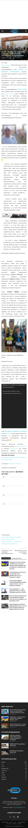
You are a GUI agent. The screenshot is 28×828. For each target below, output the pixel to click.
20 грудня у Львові (11, 431)
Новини (14, 49)
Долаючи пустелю (8, 49)
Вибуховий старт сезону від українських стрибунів (21, 552)
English (19, 823)
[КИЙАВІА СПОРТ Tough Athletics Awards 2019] (5, 745)
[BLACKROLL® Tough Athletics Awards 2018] (5, 752)
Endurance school (6, 539)
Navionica (12, 537)
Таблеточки (14, 448)
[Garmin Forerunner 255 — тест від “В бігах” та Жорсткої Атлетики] (5, 725)
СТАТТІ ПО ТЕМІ (6, 558)
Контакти (9, 823)
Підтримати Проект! (14, 463)
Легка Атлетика (5, 822)
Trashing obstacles (21, 822)
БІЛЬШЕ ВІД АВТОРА (16, 558)
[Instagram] (14, 817)
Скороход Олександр (6, 57)
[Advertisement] (14, 14)
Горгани (8, 433)
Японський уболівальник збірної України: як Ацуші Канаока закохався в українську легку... (18, 711)
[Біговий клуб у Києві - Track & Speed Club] (14, 215)
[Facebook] (10, 817)
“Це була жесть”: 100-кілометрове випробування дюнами (7, 552)
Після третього (6, 65)
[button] (26, 31)
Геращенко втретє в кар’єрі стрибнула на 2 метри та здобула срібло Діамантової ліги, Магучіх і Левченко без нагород (17, 565)
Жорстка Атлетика (21, 446)
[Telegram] (17, 817)
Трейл (6, 34)
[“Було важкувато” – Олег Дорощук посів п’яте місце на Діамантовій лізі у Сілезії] (5, 590)
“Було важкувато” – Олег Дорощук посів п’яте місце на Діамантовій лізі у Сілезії (17, 590)
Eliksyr (3, 537)
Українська (14, 823)
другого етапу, (9, 94)
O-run (15, 822)
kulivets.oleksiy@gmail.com (18, 807)
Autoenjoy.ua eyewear (13, 541)
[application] (14, 406)
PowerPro (18, 537)
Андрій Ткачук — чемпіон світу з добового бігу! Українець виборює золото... (17, 718)
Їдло (7, 537)
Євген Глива (22, 89)
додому (2, 34)
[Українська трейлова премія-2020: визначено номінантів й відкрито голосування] (5, 737)
